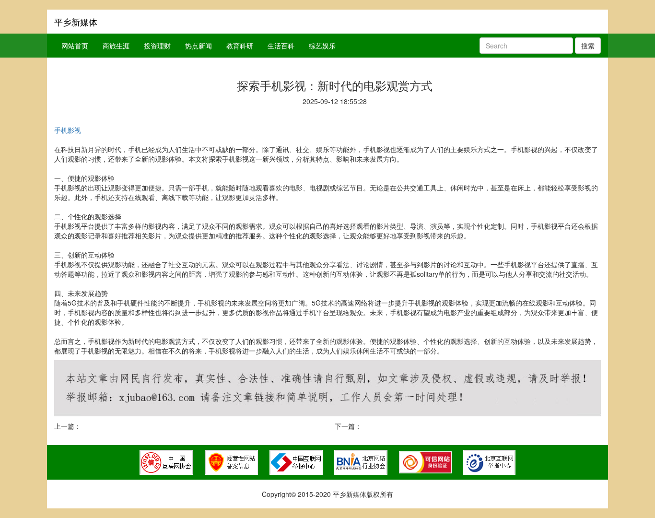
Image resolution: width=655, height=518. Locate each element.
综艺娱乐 (322, 45)
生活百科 (281, 45)
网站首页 (74, 45)
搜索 (588, 45)
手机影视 (67, 130)
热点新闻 (198, 45)
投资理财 (157, 45)
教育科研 (239, 45)
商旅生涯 (116, 45)
